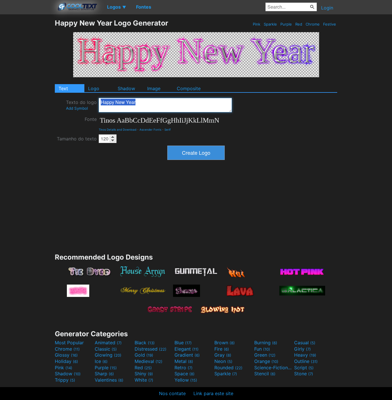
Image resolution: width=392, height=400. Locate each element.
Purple (286, 24)
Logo (93, 88)
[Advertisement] (27, 105)
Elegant (186, 349)
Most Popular (69, 342)
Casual (304, 342)
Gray (222, 355)
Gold (144, 355)
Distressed (150, 349)
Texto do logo (81, 105)
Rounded (228, 367)
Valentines (109, 380)
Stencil (264, 373)
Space (184, 373)
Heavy (305, 355)
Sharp (104, 373)
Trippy (65, 380)
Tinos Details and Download (117, 129)
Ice (101, 361)
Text (63, 88)
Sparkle (270, 24)
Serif (167, 129)
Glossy (66, 355)
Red (298, 24)
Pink (256, 24)
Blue (183, 342)
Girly (302, 349)
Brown (224, 342)
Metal (183, 361)
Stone (303, 373)
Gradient (187, 355)
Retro (183, 367)
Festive (329, 24)
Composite (189, 88)
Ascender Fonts (150, 129)
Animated (108, 342)
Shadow (126, 88)
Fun (262, 349)
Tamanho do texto (77, 139)
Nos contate (172, 393)
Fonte (91, 119)
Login (327, 8)
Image (153, 88)
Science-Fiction (273, 367)
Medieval (148, 361)
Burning (265, 342)
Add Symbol (77, 108)
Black (145, 342)
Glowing (108, 355)
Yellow (185, 380)
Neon (223, 361)
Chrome (312, 24)
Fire (221, 349)
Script (304, 367)
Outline (306, 361)
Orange (266, 361)
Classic (106, 349)
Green (264, 355)
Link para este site (213, 393)
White (144, 380)
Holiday (66, 361)
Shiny (144, 373)
